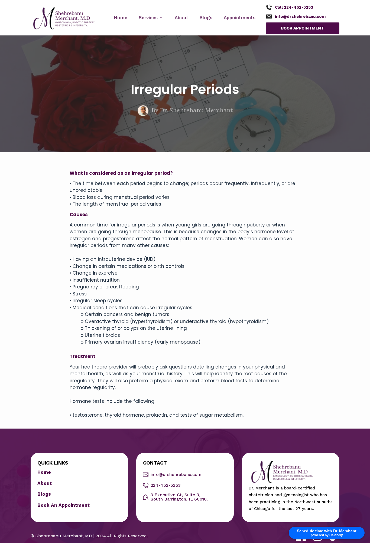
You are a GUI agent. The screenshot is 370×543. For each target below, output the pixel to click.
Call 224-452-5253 (294, 7)
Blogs (44, 494)
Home (44, 472)
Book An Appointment (63, 505)
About (44, 483)
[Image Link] (64, 18)
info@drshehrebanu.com (300, 16)
